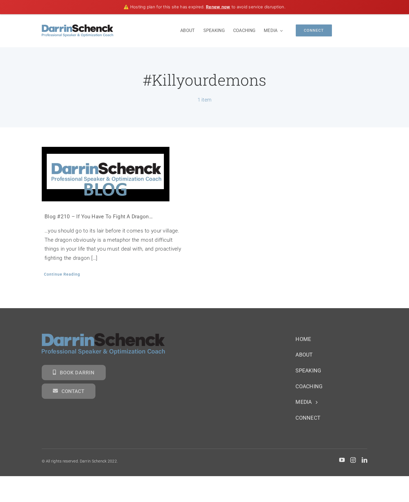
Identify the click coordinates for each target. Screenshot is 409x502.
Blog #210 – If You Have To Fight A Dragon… (99, 216)
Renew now (218, 6)
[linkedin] (364, 460)
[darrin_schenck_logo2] (77, 27)
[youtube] (342, 460)
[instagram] (353, 460)
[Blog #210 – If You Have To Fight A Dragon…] (119, 174)
